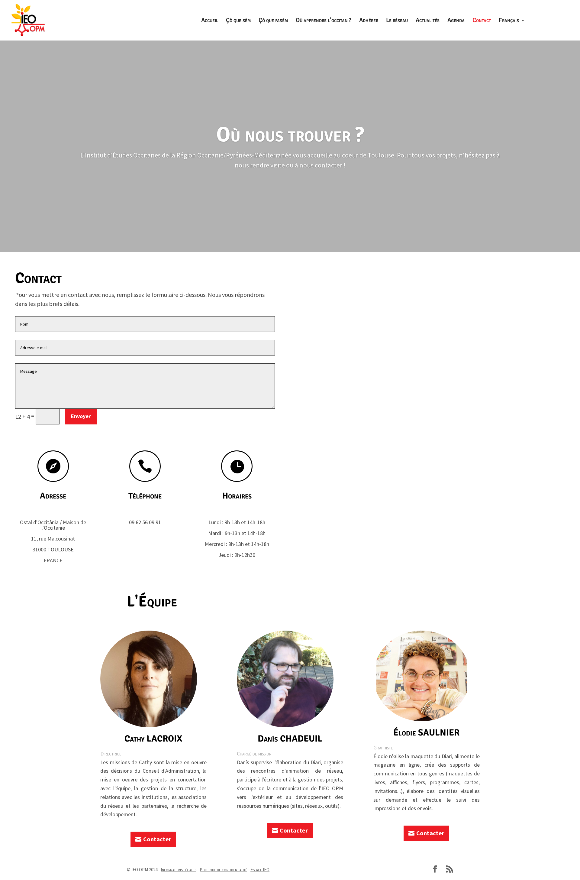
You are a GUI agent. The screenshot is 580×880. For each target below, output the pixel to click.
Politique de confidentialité (223, 869)
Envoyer (81, 416)
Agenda (456, 21)
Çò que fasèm (273, 21)
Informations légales (178, 869)
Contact (481, 21)
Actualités (428, 21)
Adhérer (368, 21)
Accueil (209, 21)
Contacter (157, 839)
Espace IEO (259, 869)
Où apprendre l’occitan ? (323, 21)
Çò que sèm (238, 21)
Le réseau (397, 21)
